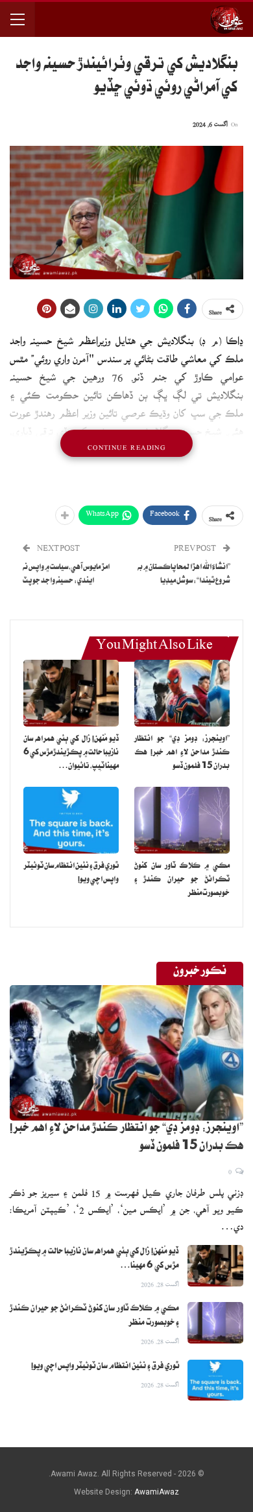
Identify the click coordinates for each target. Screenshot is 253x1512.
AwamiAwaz (156, 1491)
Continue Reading (126, 443)
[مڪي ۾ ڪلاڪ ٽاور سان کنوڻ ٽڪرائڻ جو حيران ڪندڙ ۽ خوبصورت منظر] (182, 820)
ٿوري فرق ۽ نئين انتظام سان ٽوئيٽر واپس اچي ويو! (105, 1367)
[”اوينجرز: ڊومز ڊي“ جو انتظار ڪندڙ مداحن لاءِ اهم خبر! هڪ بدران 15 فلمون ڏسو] (182, 693)
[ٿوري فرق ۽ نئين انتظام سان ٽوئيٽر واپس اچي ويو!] (71, 820)
